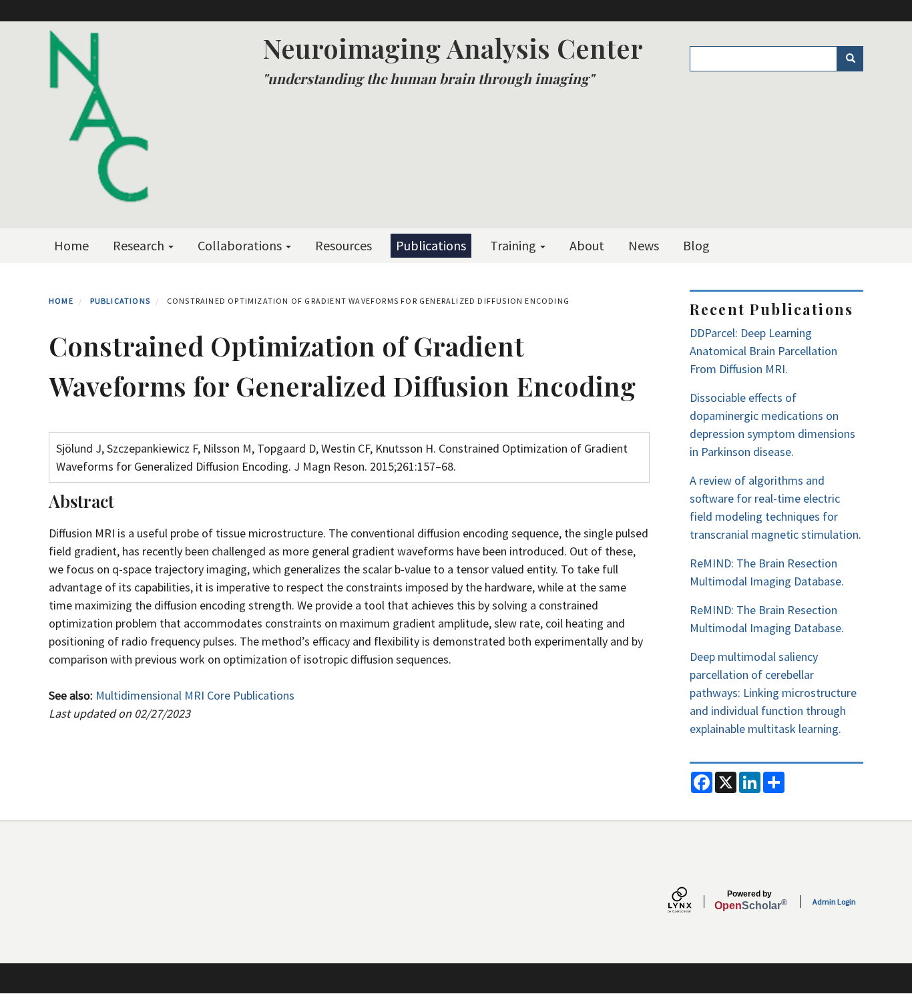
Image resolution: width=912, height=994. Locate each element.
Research (140, 245)
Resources (343, 245)
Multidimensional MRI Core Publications (194, 695)
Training (514, 245)
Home (71, 245)
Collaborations (241, 245)
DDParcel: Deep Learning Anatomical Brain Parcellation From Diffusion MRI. (763, 351)
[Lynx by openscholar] (691, 902)
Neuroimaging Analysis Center (452, 47)
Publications (431, 245)
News (643, 245)
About (586, 245)
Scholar (749, 900)
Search (850, 58)
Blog (696, 245)
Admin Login (834, 902)
